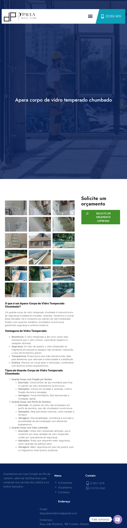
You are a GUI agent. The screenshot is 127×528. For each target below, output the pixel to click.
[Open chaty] (117, 519)
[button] (90, 16)
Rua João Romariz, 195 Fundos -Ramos (64, 524)
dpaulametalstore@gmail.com (58, 513)
